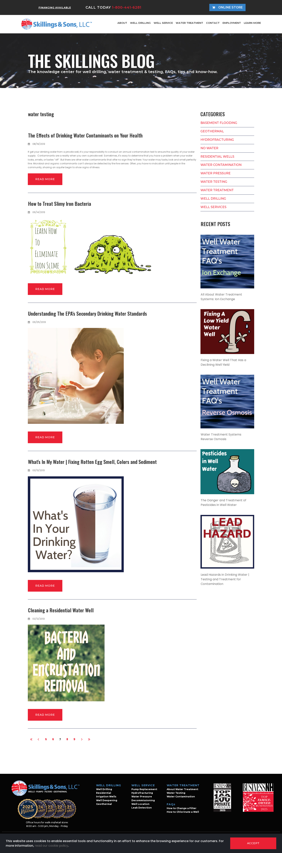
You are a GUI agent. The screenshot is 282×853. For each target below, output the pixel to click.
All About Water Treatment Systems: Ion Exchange (221, 296)
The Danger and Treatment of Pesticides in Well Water (223, 502)
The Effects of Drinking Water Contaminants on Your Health (85, 135)
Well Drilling (104, 789)
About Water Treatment (182, 789)
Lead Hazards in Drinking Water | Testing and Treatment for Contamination (225, 579)
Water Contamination (181, 796)
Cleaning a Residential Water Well (61, 610)
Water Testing (176, 792)
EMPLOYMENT (232, 22)
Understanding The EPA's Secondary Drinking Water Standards (87, 313)
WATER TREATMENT (189, 22)
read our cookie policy (51, 845)
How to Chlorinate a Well (183, 811)
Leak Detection (141, 807)
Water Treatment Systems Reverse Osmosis (221, 436)
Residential (103, 792)
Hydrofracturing (142, 792)
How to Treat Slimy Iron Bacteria (59, 203)
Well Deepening (106, 800)
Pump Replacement (144, 789)
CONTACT (213, 22)
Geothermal (104, 804)
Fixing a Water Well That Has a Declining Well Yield (223, 362)
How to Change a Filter (181, 808)
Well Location (140, 804)
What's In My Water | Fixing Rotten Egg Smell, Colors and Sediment (92, 461)
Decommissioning (143, 800)
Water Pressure (141, 796)
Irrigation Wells (106, 796)
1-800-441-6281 (126, 7)
